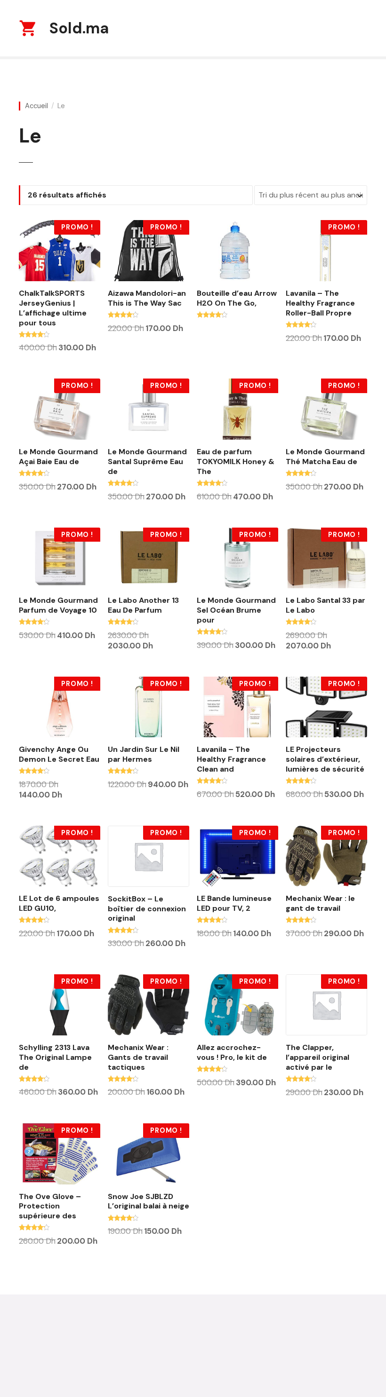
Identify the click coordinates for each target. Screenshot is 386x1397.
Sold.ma (79, 28)
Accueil (36, 106)
